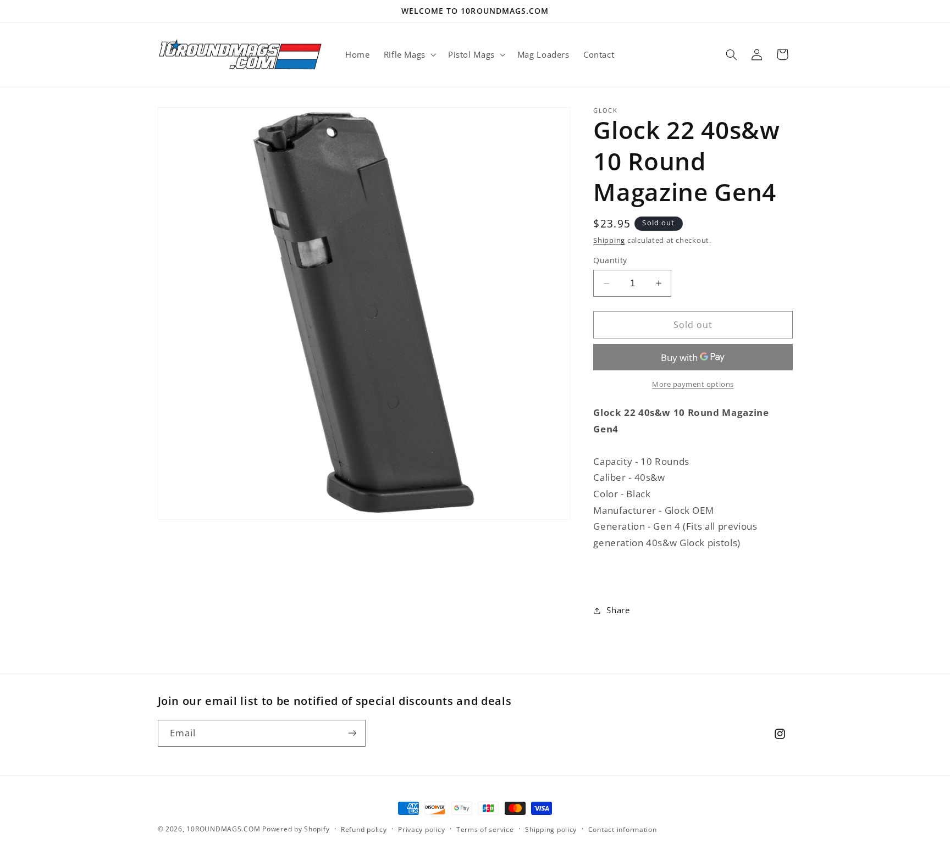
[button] (409, 54)
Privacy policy (421, 829)
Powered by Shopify (295, 829)
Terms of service (485, 829)
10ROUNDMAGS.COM (223, 829)
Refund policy (364, 829)
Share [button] (617, 609)
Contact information (622, 829)
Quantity (610, 260)
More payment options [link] (693, 384)
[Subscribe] (351, 732)
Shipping (609, 240)
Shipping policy (551, 829)
